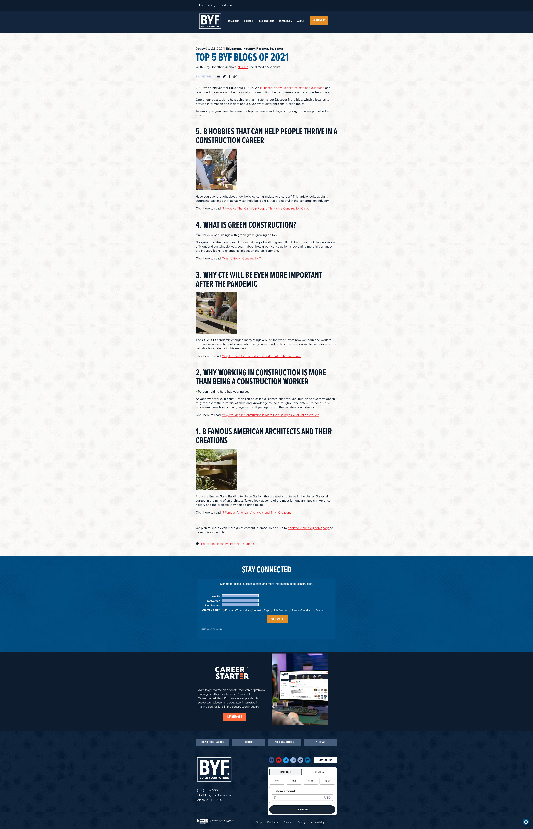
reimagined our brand (309, 88)
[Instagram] (293, 760)
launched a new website (276, 88)
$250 (327, 781)
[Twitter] (286, 760)
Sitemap (288, 822)
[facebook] (230, 76)
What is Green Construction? (241, 258)
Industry (222, 544)
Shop (259, 822)
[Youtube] (279, 760)
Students (248, 544)
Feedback (272, 822)
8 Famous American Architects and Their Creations (256, 513)
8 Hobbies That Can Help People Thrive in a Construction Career (266, 208)
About (300, 21)
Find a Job (227, 5)
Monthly (319, 772)
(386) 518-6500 (207, 790)
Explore (249, 21)
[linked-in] (218, 76)
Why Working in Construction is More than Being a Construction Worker (270, 415)
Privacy (302, 822)
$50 (294, 781)
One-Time (285, 772)
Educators (207, 544)
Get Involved (266, 21)
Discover (233, 21)
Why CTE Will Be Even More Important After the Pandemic (261, 356)
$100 (310, 781)
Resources (285, 21)
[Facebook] (271, 760)
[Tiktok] (300, 760)
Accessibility (317, 822)
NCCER (243, 67)
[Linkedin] (308, 760)
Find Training (207, 5)
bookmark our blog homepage (309, 528)
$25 (277, 781)
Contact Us (319, 20)
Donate (302, 809)
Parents (234, 544)
